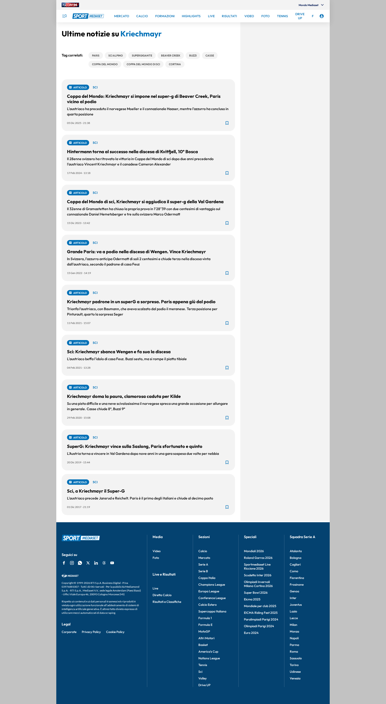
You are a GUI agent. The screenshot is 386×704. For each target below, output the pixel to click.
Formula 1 (205, 618)
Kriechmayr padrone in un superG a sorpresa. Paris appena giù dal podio (141, 301)
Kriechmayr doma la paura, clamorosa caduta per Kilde (124, 396)
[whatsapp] (80, 563)
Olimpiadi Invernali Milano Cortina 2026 (258, 584)
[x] (88, 563)
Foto (156, 558)
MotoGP (204, 631)
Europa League (208, 591)
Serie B (203, 571)
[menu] (64, 16)
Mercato (204, 558)
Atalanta (296, 551)
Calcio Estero (207, 605)
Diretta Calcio (162, 595)
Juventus (296, 605)
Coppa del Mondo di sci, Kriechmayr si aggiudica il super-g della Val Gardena (145, 201)
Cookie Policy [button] (115, 632)
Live (155, 588)
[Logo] (88, 16)
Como (294, 571)
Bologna (295, 558)
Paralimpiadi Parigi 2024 (261, 619)
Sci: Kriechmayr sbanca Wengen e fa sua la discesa (119, 351)
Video (157, 551)
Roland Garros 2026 (258, 558)
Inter (293, 598)
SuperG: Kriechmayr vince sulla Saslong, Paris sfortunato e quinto (134, 446)
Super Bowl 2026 (256, 593)
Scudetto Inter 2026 (257, 575)
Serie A (203, 564)
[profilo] (322, 16)
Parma (294, 645)
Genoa (294, 591)
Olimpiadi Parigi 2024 (259, 626)
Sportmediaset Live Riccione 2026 (257, 566)
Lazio (293, 611)
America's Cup (208, 652)
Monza (294, 631)
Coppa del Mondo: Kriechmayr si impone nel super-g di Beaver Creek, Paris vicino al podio (143, 98)
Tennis (202, 665)
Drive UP (204, 685)
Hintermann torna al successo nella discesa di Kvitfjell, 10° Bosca (132, 151)
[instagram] (72, 563)
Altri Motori (206, 638)
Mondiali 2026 (254, 551)
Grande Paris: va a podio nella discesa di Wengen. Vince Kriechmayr (136, 251)
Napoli (294, 638)
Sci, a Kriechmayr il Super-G (96, 491)
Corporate (69, 632)
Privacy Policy (91, 632)
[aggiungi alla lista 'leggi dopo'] (227, 123)
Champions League (211, 585)
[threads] (104, 563)
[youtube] (112, 563)
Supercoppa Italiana (212, 611)
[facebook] (64, 563)
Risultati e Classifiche (167, 602)
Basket (203, 645)
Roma (294, 652)
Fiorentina (297, 578)
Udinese (295, 672)
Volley (202, 678)
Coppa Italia (206, 578)
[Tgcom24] (70, 5)
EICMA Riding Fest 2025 (261, 613)
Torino (294, 665)
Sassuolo (296, 658)
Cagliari (295, 564)
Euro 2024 (251, 633)
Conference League (212, 598)
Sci (200, 672)
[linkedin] (96, 563)
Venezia (295, 678)
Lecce (294, 618)
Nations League (209, 658)
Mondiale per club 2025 (260, 606)
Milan (293, 625)
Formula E (205, 625)
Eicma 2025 (252, 599)
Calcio (202, 551)
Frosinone (297, 585)
